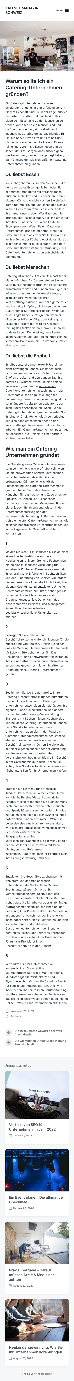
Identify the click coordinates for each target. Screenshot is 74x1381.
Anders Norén (44, 1373)
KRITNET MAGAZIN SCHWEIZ (22, 10)
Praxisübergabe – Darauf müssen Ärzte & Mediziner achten (31, 1275)
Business (15, 1016)
